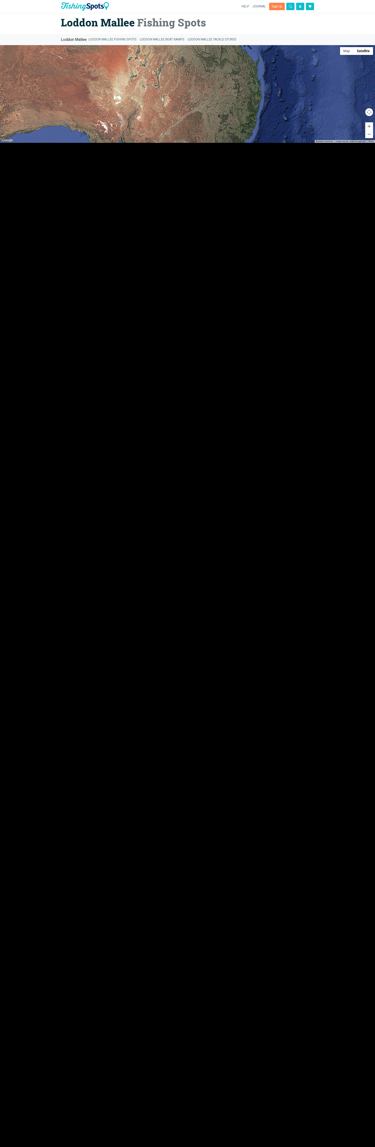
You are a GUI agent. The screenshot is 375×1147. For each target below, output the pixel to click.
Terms (371, 141)
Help (245, 6)
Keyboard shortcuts (324, 141)
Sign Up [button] (277, 6)
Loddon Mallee (74, 39)
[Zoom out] (369, 134)
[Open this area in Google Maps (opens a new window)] (7, 140)
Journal (259, 6)
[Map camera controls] (369, 112)
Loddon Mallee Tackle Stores (212, 39)
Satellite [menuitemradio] (363, 51)
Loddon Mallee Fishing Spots (112, 39)
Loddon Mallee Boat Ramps (162, 39)
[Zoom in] (369, 126)
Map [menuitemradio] (346, 51)
